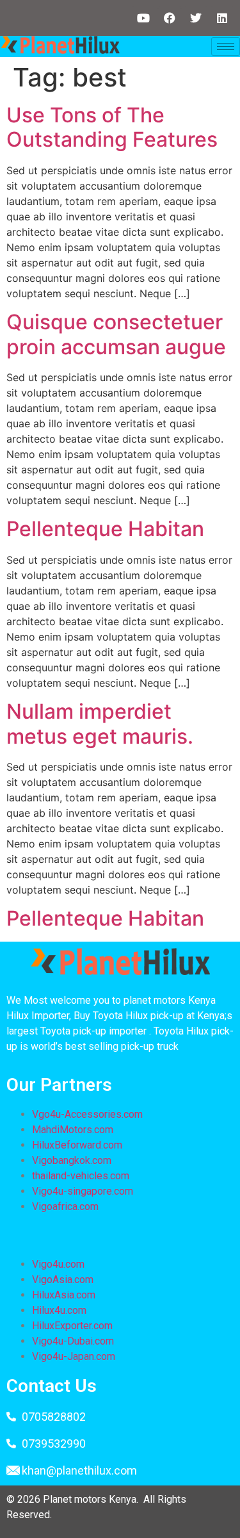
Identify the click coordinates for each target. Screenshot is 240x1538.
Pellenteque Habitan (105, 528)
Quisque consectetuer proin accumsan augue (116, 334)
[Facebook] (169, 17)
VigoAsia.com (62, 1279)
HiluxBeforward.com (77, 1145)
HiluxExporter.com (72, 1326)
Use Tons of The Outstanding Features (112, 127)
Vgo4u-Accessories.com (87, 1114)
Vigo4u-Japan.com (73, 1356)
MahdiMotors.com (72, 1130)
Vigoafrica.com (65, 1206)
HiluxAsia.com (63, 1295)
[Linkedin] (222, 17)
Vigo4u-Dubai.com (73, 1341)
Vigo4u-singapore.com (82, 1191)
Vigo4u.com (58, 1264)
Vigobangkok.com (71, 1160)
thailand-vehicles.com (82, 1176)
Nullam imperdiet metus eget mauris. (99, 723)
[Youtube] (143, 17)
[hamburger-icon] (225, 46)
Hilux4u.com (59, 1310)
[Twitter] (195, 17)
